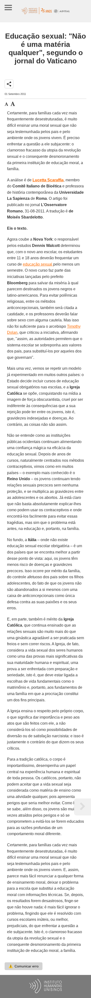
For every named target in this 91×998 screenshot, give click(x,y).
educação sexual (38, 264)
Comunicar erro (23, 966)
